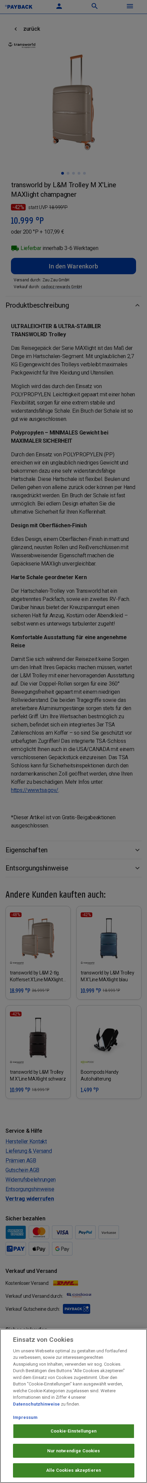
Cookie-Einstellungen (73, 1431)
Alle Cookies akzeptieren (73, 1470)
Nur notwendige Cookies (73, 1450)
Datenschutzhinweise (36, 1404)
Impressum (25, 1417)
